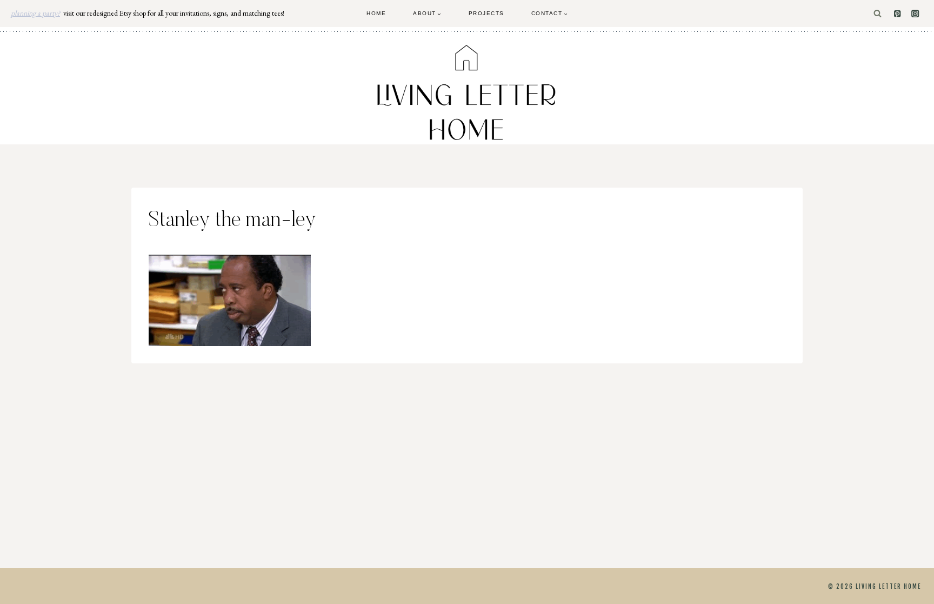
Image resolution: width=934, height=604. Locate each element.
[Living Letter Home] (467, 92)
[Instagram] (915, 14)
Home (376, 13)
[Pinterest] (897, 14)
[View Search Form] (877, 14)
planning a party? (35, 13)
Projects (486, 13)
